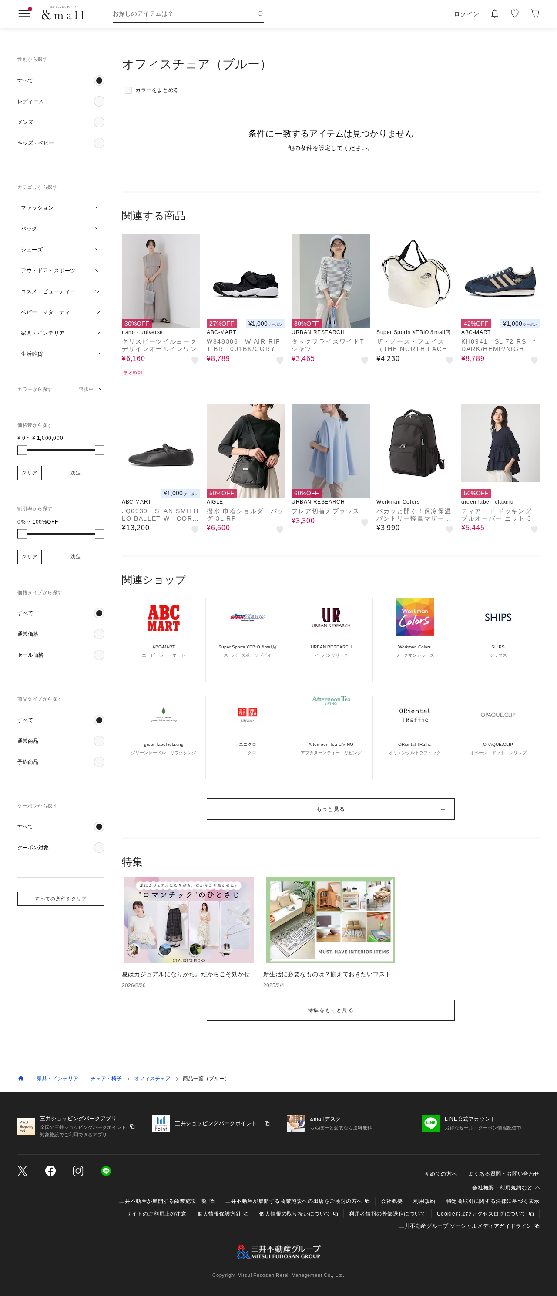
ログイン (467, 14)
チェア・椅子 (106, 1079)
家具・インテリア (57, 1079)
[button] (60, 80)
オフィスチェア (152, 1079)
